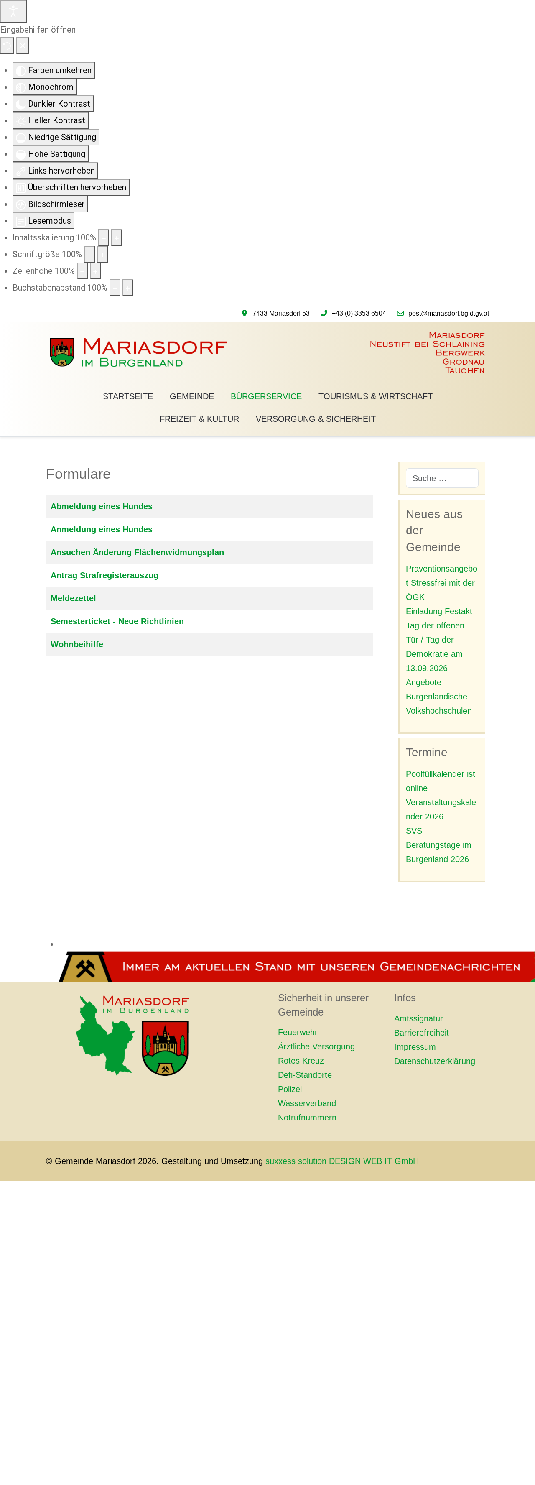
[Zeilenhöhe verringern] (82, 271)
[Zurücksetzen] (7, 45)
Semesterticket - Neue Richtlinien (117, 621)
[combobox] (442, 478)
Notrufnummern (307, 1117)
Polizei (290, 1089)
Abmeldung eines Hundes (102, 506)
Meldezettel (73, 598)
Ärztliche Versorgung (316, 1046)
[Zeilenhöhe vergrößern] (95, 271)
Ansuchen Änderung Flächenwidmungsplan (137, 552)
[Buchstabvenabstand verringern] (115, 287)
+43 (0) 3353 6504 (359, 313)
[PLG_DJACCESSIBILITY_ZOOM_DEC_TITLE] (103, 237)
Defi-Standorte (305, 1074)
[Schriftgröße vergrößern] (102, 254)
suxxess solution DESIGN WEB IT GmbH (342, 1161)
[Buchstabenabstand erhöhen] (127, 287)
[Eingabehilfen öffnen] (13, 11)
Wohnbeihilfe (77, 644)
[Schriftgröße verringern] (89, 254)
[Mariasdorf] (267, 353)
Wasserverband (307, 1103)
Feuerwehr (298, 1032)
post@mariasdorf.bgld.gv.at (448, 313)
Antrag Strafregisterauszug (104, 575)
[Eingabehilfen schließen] (22, 45)
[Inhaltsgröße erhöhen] (116, 237)
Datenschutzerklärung (434, 1061)
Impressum (415, 1046)
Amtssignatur (418, 1018)
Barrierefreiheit (421, 1032)
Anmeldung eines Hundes (102, 529)
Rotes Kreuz (301, 1060)
